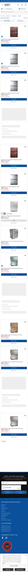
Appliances (8, 15)
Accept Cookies (20, 569)
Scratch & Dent (4, 508)
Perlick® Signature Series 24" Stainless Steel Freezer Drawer (12, 361)
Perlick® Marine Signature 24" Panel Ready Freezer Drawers (12, 268)
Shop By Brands (4, 514)
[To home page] (7, 4)
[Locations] (18, 4)
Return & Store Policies (6, 519)
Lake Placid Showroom (5, 526)
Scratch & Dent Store (5, 531)
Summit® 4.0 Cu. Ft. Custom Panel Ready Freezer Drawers (11, 159)
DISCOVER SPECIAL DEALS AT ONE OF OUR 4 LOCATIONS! (14, 1)
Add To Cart (14, 45)
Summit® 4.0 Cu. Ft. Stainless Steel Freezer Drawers (10, 186)
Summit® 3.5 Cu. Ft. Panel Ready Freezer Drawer (10, 39)
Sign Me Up (14, 492)
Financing (3, 509)
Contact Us (3, 518)
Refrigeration (14, 15)
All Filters (8, 20)
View (14, 220)
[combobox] (20, 21)
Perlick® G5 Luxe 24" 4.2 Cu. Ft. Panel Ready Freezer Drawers (12, 241)
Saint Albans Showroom (6, 529)
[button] (2, 4)
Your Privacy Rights (14, 565)
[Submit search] (25, 12)
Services (3, 511)
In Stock (3, 506)
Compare (14, 47)
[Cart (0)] (25, 4)
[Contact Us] (22, 4)
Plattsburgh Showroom (6, 527)
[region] (14, 562)
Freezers (19, 15)
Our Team (3, 516)
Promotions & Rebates (6, 513)
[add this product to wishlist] (25, 26)
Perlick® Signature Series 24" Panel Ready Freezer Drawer (11, 334)
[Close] (25, 555)
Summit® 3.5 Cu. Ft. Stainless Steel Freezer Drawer (10, 66)
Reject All (8, 569)
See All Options (9, 213)
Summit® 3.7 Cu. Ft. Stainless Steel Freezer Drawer (10, 93)
